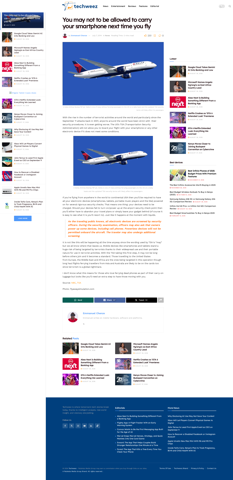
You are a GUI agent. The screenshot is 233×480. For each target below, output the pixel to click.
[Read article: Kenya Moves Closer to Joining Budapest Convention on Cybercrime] (123, 379)
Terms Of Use (165, 468)
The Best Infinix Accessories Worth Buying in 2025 (193, 185)
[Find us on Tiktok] (97, 425)
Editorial (154, 6)
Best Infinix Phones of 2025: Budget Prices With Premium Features (202, 174)
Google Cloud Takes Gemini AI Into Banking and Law (28, 34)
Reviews (132, 6)
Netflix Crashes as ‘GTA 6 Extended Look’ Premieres (26, 79)
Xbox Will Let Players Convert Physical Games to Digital (28, 144)
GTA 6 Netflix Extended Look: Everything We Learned (27, 101)
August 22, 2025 (185, 209)
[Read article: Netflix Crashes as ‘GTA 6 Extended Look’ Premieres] (123, 364)
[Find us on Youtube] (84, 425)
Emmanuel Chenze (79, 35)
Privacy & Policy (197, 468)
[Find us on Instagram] (78, 425)
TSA (79, 283)
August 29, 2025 (200, 202)
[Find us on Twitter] (71, 425)
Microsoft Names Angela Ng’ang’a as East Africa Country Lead (28, 50)
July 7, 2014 (97, 35)
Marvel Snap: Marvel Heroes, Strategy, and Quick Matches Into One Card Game (140, 437)
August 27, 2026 (141, 384)
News (105, 6)
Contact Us (211, 468)
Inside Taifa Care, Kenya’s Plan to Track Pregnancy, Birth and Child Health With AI (28, 204)
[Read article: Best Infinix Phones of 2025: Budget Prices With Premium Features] (178, 175)
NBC (73, 283)
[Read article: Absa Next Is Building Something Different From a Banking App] (71, 364)
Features (143, 6)
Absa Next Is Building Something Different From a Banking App (27, 65)
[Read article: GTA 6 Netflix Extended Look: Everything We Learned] (71, 379)
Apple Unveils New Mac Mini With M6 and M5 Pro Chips (27, 188)
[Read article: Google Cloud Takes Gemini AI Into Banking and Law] (71, 348)
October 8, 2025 (184, 195)
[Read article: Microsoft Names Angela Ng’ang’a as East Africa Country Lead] (123, 348)
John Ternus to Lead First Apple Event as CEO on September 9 (28, 159)
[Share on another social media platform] (161, 300)
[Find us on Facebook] (65, 425)
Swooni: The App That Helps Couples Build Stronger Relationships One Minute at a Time (137, 443)
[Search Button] (230, 6)
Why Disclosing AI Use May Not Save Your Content (28, 130)
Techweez (72, 468)
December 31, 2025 (196, 180)
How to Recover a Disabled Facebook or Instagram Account (26, 174)
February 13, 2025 (178, 216)
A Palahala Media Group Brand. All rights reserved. (83, 471)
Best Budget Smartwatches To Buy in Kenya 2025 (192, 213)
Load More (23, 218)
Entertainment (118, 6)
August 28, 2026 (88, 350)
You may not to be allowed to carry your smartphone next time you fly (22, 18)
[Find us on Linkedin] (91, 425)
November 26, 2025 (178, 188)
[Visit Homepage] (80, 6)
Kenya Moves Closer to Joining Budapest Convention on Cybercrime (28, 116)
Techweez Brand (181, 468)
